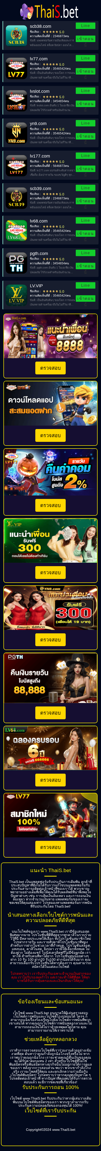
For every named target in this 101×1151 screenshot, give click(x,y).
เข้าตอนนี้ (85, 39)
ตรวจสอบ (50, 368)
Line (85, 26)
